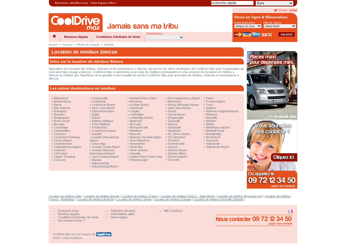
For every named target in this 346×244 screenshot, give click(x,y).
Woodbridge (213, 134)
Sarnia (172, 111)
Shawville (174, 121)
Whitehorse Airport (218, 127)
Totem (210, 98)
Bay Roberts (62, 108)
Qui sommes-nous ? (71, 220)
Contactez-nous (68, 210)
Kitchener (136, 101)
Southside (174, 127)
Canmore (60, 134)
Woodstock (213, 137)
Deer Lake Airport (103, 108)
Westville (211, 117)
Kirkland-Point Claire (143, 98)
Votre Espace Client (103, 2)
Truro (209, 104)
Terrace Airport (177, 156)
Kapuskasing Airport (105, 166)
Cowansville (100, 98)
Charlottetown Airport (67, 147)
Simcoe (173, 124)
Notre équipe (119, 217)
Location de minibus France (140, 196)
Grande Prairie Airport (106, 147)
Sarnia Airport (176, 114)
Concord (59, 159)
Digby (95, 114)
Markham (136, 121)
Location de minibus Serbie (134, 199)
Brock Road (61, 121)
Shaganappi (175, 117)
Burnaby (59, 124)
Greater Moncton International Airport (102, 152)
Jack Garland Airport (105, 156)
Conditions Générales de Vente (118, 36)
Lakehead (136, 108)
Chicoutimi (60, 153)
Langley (135, 111)
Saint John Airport (179, 108)
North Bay (136, 147)
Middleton (136, 130)
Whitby (210, 124)
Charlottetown (63, 143)
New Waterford (139, 140)
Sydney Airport (177, 150)
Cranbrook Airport (103, 104)
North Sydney (139, 150)
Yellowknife (213, 143)
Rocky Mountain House (183, 104)
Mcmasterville (139, 127)
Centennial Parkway (67, 137)
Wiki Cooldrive (173, 210)
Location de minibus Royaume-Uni (239, 196)
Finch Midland (101, 124)
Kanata (96, 159)
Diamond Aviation (103, 111)
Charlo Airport (63, 140)
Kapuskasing (100, 163)
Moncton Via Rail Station (145, 137)
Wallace (211, 108)
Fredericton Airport (104, 130)
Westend (211, 114)
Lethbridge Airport (141, 117)
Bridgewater (61, 117)
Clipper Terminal (64, 156)
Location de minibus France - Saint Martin (188, 196)
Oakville (135, 153)
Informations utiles (123, 214)
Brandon (59, 114)
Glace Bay (99, 143)
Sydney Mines (177, 153)
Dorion (96, 117)
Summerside (176, 143)
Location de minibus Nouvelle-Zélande (218, 199)
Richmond (174, 101)
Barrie (58, 104)
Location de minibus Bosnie (101, 196)
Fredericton (99, 127)
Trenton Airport (215, 101)
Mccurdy (135, 124)
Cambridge (61, 127)
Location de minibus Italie (65, 196)
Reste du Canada (88, 44)
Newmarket (137, 143)
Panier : (284, 10)
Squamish (174, 130)
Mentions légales (76, 36)
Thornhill (173, 159)
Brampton (60, 111)
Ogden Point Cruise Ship (146, 156)
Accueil (53, 44)
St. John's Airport (179, 134)
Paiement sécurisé (123, 210)
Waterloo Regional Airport (222, 111)
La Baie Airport (139, 104)
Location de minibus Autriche (95, 199)
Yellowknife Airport (217, 147)
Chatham (60, 150)
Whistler (211, 121)
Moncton (135, 134)
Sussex (173, 147)
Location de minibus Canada (172, 199)
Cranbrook (99, 101)
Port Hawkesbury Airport (184, 98)
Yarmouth (212, 140)
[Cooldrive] (76, 22)
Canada (67, 44)
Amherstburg (62, 101)
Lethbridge (137, 114)
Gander (97, 134)
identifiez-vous (79, 2)
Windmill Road (215, 130)
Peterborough (139, 159)
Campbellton (62, 130)
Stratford (173, 140)
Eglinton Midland (102, 121)
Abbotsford (61, 98)
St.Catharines (177, 137)
